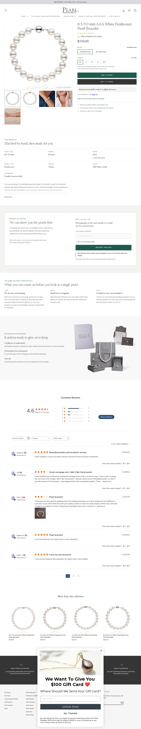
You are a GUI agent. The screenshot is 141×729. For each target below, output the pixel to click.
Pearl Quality (30, 699)
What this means (100, 158)
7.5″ (92, 62)
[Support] (129, 10)
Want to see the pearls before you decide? (90, 98)
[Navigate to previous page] (62, 576)
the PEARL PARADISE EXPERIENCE (45, 16)
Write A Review (106, 417)
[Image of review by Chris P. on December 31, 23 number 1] (40, 513)
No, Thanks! (70, 713)
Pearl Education (31, 692)
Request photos (103, 247)
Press (6, 708)
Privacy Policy (50, 722)
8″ (98, 62)
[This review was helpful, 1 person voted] (123, 488)
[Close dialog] (101, 650)
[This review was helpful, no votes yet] (123, 463)
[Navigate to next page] (78, 576)
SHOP (23, 16)
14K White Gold (85, 52)
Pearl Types (29, 705)
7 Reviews (90, 33)
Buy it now (107, 82)
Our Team (7, 695)
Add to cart (107, 75)
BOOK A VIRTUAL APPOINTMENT (92, 16)
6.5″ (80, 62)
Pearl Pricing (30, 715)
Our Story (7, 692)
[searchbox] (18, 438)
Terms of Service (64, 722)
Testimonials (8, 702)
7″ (86, 62)
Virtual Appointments (11, 699)
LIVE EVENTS (114, 16)
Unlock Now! (70, 706)
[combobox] (41, 438)
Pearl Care (29, 711)
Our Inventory (8, 705)
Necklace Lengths (31, 695)
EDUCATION (69, 16)
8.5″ (104, 62)
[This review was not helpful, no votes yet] (127, 463)
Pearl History (30, 708)
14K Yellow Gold (101, 52)
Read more (107, 481)
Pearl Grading (30, 702)
